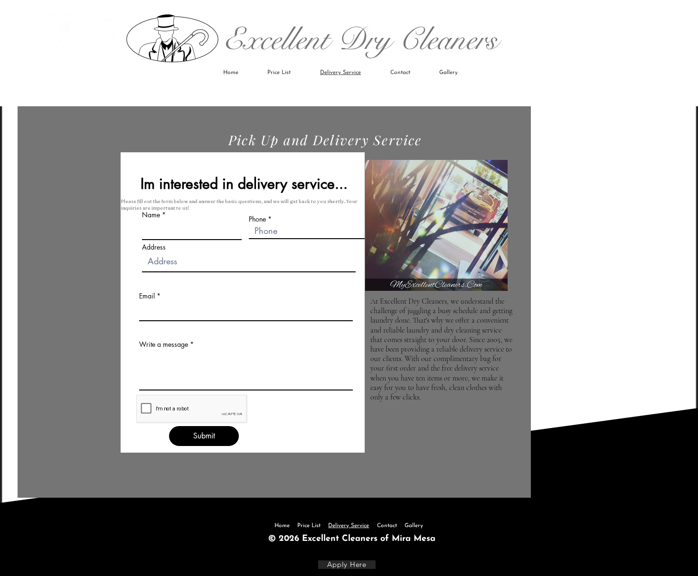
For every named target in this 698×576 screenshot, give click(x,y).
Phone (257, 219)
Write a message (163, 344)
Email (147, 296)
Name (151, 215)
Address (154, 247)
